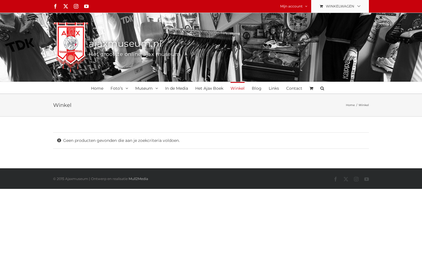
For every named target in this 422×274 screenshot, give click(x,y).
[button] (322, 87)
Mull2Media (138, 179)
